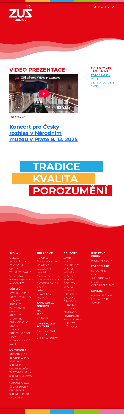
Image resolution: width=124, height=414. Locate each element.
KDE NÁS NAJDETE (101, 299)
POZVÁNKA (43, 297)
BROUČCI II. (70, 305)
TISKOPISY (42, 258)
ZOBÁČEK (69, 279)
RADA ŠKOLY (16, 397)
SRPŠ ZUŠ (42, 318)
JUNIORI (68, 261)
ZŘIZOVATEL (16, 265)
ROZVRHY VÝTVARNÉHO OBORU (17, 308)
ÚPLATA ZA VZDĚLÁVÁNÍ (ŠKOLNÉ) (44, 269)
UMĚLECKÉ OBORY (102, 260)
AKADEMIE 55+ (17, 283)
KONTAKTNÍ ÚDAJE (101, 295)
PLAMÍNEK (70, 308)
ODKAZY (96, 302)
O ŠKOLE (14, 258)
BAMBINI (69, 258)
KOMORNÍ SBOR (73, 319)
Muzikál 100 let (44, 294)
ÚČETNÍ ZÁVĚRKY (19, 386)
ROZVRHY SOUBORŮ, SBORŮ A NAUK (20, 340)
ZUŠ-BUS (42, 290)
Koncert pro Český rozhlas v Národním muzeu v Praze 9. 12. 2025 (43, 133)
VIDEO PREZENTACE (102, 285)
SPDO (40, 314)
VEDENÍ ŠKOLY (17, 261)
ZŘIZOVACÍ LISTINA (20, 372)
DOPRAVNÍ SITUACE (48, 279)
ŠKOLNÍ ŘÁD (16, 365)
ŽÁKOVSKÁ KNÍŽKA (47, 261)
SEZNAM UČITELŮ (19, 293)
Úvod (92, 7)
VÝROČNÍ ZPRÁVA (19, 383)
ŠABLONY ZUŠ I (18, 354)
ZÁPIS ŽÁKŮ (43, 276)
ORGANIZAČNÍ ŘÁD (20, 368)
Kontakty (103, 7)
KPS (39, 310)
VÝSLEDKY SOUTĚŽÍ (47, 338)
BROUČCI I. (70, 301)
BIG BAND (69, 297)
